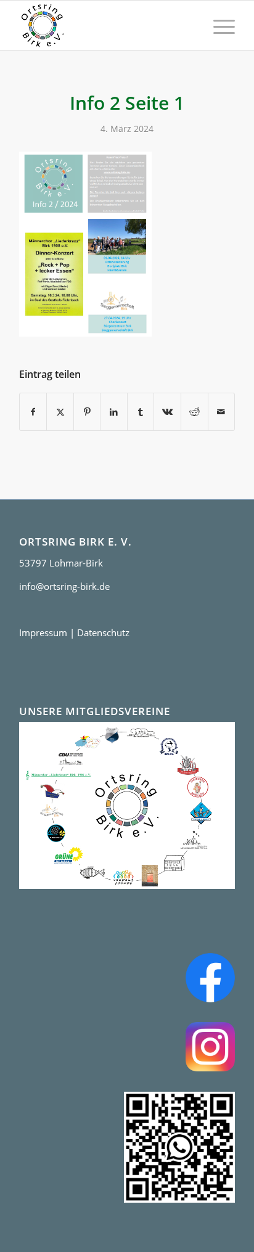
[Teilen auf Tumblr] (141, 411)
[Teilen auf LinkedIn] (113, 411)
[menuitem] (218, 25)
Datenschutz (103, 632)
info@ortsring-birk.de (64, 586)
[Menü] (218, 25)
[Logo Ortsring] (105, 25)
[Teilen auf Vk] (167, 411)
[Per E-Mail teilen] (221, 411)
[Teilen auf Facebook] (33, 411)
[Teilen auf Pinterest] (87, 411)
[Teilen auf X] (60, 411)
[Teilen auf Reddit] (194, 411)
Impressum (43, 632)
